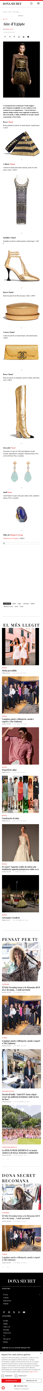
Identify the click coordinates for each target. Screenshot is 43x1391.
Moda (9, 12)
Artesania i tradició (11, 917)
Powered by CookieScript (21, 1389)
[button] (31, 3)
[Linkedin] (24, 37)
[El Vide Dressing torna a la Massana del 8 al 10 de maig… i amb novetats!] (21, 961)
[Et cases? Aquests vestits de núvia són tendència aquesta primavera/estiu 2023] (20, 842)
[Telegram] (28, 37)
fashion (32, 603)
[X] (10, 37)
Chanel (10, 122)
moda (16, 606)
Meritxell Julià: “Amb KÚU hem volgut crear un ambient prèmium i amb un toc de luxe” (20, 1097)
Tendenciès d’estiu (10, 818)
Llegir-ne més (33, 1372)
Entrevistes (8, 1091)
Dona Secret (6, 724)
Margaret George (16, 535)
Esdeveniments (9, 1147)
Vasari (13, 448)
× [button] (41, 1353)
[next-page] (7, 1159)
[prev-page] (3, 1159)
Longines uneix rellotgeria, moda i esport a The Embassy (18, 720)
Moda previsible (9, 670)
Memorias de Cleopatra (11, 538)
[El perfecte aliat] (20, 746)
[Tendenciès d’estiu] (20, 794)
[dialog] (21, 1371)
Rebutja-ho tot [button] (31, 1381)
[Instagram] (9, 1312)
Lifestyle (5, 12)
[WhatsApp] (19, 37)
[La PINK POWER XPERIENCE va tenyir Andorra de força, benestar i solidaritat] (21, 1124)
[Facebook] (5, 37)
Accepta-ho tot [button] (11, 1381)
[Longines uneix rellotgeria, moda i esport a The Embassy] (20, 695)
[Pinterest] (14, 37)
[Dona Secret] (12, 4)
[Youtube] (24, 1312)
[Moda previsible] (20, 646)
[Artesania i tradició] (20, 893)
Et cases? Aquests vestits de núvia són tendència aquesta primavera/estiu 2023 (20, 868)
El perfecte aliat (9, 769)
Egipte (19, 603)
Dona (4, 716)
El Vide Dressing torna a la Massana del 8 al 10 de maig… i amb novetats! (21, 988)
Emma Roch (9, 29)
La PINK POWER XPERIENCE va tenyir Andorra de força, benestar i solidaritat (20, 1151)
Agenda (5, 984)
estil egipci (26, 603)
